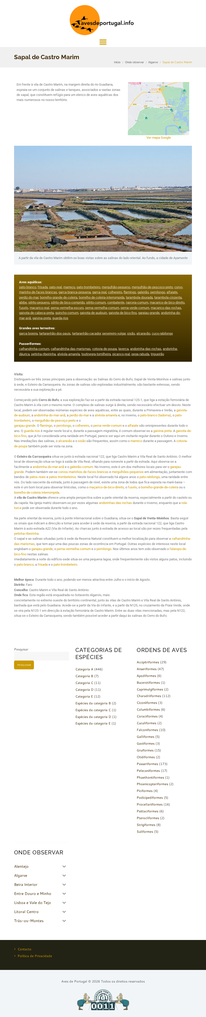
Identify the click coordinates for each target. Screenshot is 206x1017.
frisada (43, 287)
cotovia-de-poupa (104, 349)
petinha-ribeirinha (43, 354)
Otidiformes (146, 757)
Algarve (153, 62)
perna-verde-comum (135, 308)
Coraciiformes (147, 716)
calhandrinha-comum (34, 349)
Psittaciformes (147, 811)
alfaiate (172, 292)
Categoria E (84, 696)
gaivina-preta (41, 318)
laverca (123, 349)
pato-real (55, 287)
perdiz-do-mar (28, 297)
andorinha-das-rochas (145, 349)
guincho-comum (66, 313)
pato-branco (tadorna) (155, 415)
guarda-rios (60, 318)
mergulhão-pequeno (116, 287)
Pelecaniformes (148, 770)
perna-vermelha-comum (102, 308)
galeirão (143, 292)
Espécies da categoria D (93, 716)
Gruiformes (145, 750)
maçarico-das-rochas (166, 308)
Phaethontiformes (150, 777)
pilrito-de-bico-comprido (68, 302)
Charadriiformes (149, 696)
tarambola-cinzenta (168, 297)
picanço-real (121, 354)
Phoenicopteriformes (152, 784)
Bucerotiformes (148, 682)
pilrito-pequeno (38, 302)
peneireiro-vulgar (114, 333)
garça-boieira (28, 333)
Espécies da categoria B (93, 703)
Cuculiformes (146, 723)
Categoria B (84, 676)
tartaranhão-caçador (86, 333)
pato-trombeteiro (88, 287)
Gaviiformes (145, 743)
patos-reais (38, 477)
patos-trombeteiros (62, 477)
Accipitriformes (148, 662)
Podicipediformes (150, 797)
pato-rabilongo (149, 477)
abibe (23, 302)
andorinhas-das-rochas (115, 503)
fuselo (23, 308)
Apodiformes (146, 675)
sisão (131, 333)
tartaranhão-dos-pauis (55, 333)
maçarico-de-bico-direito (167, 302)
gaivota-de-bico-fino (123, 313)
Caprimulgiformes (150, 689)
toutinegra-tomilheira (96, 354)
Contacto (24, 949)
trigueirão (157, 354)
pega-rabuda (140, 354)
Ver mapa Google (158, 137)
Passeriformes (147, 763)
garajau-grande (149, 313)
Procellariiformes (150, 804)
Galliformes (145, 736)
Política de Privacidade (35, 956)
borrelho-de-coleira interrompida (36, 492)
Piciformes (144, 790)
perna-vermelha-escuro (67, 308)
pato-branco (27, 287)
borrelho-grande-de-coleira (58, 297)
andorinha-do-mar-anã (49, 415)
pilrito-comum (96, 302)
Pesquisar (21, 649)
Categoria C (84, 682)
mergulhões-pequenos (128, 472)
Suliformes (145, 831)
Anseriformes (147, 669)
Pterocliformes (148, 818)
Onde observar (134, 62)
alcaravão (143, 333)
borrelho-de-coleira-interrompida (101, 297)
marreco (69, 287)
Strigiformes (146, 824)
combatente (115, 302)
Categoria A (84, 669)
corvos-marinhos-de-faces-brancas (83, 472)
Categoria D (84, 689)
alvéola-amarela (68, 354)
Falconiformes (147, 730)
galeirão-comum (81, 467)
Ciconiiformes (147, 702)
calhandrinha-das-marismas (71, 349)
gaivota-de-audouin (93, 313)
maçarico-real (39, 308)
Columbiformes (148, 709)
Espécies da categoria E (93, 723)
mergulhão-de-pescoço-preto (152, 287)
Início (117, 62)
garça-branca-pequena (75, 292)
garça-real (99, 292)
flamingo (130, 292)
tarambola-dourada (139, 297)
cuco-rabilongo (162, 333)
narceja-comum (137, 302)
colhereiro (115, 292)
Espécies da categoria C (93, 710)
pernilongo (157, 292)
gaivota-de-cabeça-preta (36, 313)
